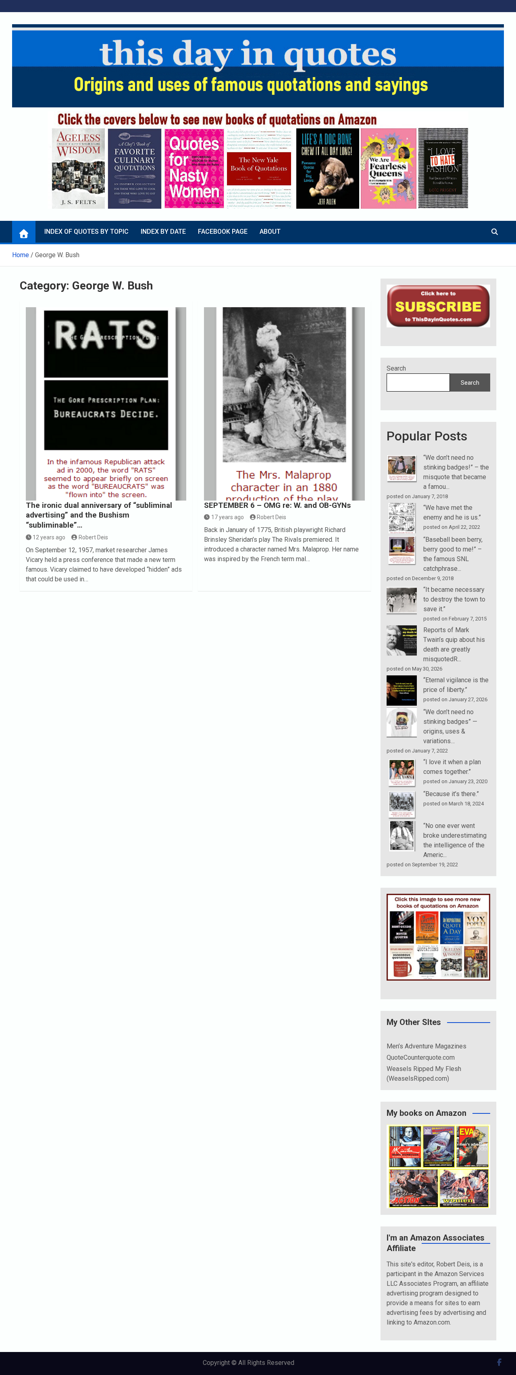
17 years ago (227, 517)
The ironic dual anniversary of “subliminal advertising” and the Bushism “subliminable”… (99, 515)
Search (396, 368)
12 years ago (49, 537)
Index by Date (163, 231)
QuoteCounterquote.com (421, 1057)
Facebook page (223, 231)
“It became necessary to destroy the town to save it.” (454, 599)
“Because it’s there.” (451, 794)
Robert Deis (93, 537)
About (270, 231)
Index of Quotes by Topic (86, 231)
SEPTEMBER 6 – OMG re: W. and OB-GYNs (277, 505)
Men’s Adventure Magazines (426, 1046)
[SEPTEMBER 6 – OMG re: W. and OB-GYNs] (284, 404)
